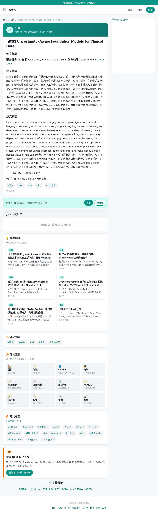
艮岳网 (33, 489)
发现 (12, 20)
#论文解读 (14, 433)
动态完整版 (80, 2)
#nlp (80, 427)
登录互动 (91, 2)
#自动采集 (50, 185)
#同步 (70, 433)
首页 (5, 20)
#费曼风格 (96, 433)
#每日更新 (32, 433)
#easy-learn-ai (52, 433)
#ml (30, 185)
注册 (150, 9)
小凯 (17, 28)
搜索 (130, 9)
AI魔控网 (23, 489)
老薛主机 (42, 489)
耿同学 (85, 507)
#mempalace (15, 439)
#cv (67, 427)
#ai (82, 433)
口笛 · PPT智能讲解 (58, 489)
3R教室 (88, 489)
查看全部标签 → (13, 421)
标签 (92, 507)
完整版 (100, 203)
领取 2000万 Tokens (19, 472)
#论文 (10, 185)
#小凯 (39, 185)
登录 (140, 9)
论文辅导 (76, 507)
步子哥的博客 (76, 489)
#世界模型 (48, 439)
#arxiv (21, 185)
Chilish (67, 507)
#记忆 (93, 427)
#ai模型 (32, 439)
